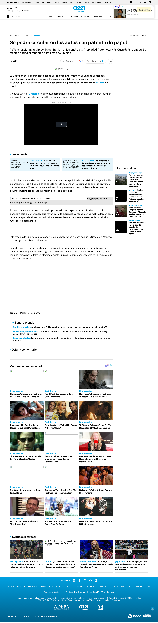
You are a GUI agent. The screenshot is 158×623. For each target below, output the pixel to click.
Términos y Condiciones (54, 592)
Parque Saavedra (68, 2)
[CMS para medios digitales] (139, 616)
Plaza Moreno (27, 2)
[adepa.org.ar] (61, 607)
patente (100, 82)
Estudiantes (96, 2)
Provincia (43, 586)
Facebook (79, 580)
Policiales (60, 16)
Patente (24, 313)
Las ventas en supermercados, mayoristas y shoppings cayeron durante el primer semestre (61, 339)
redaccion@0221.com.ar (88, 600)
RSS (103, 592)
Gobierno (34, 93)
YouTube (90, 580)
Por (13, 61)
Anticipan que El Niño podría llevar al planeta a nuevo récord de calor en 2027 (59, 327)
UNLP (56, 2)
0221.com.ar (14, 35)
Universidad (73, 16)
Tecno (131, 586)
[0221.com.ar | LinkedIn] (149, 2)
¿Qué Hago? (110, 16)
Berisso (62, 586)
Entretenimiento (143, 586)
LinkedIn (96, 580)
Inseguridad (39, 2)
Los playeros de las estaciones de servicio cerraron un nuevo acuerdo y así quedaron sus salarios (59, 332)
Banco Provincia (83, 2)
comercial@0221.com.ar (109, 600)
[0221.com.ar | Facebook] (135, 2)
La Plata (50, 16)
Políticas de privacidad (75, 592)
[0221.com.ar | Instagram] (131, 2)
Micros (49, 2)
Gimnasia (107, 2)
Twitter (85, 580)
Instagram (74, 580)
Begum (124, 586)
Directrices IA (93, 592)
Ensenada (71, 586)
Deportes (81, 586)
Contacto (110, 592)
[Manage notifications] (152, 609)
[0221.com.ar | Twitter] (140, 2)
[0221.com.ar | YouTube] (145, 2)
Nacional (26, 35)
